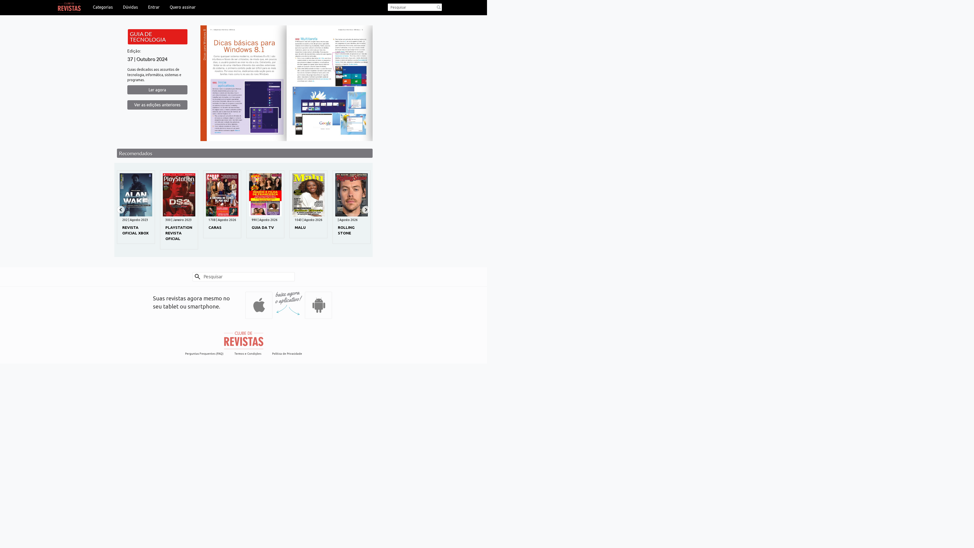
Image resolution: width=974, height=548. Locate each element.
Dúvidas (130, 7)
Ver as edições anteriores (157, 104)
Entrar (154, 7)
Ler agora (157, 90)
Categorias (103, 7)
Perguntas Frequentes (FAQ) (204, 353)
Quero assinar (183, 7)
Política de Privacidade (287, 353)
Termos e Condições (247, 353)
